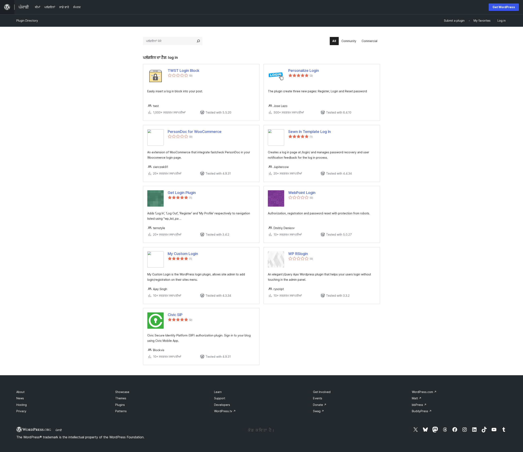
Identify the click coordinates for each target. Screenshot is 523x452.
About (20, 392)
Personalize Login (303, 70)
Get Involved (322, 392)
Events (317, 398)
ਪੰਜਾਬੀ (58, 430)
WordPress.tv (225, 411)
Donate (319, 404)
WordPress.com (424, 392)
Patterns (121, 411)
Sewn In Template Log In (309, 131)
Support (219, 398)
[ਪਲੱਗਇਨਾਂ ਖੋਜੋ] (198, 41)
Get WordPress (504, 7)
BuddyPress (422, 411)
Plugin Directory (27, 20)
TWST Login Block (183, 70)
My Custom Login (183, 254)
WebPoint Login (301, 192)
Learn (218, 392)
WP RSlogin (298, 254)
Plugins (120, 404)
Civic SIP (175, 315)
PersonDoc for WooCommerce (194, 131)
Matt (416, 398)
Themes (120, 398)
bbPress (419, 404)
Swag (318, 411)
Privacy (21, 411)
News (20, 398)
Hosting (21, 404)
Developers (222, 404)
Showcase (122, 392)
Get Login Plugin (182, 192)
